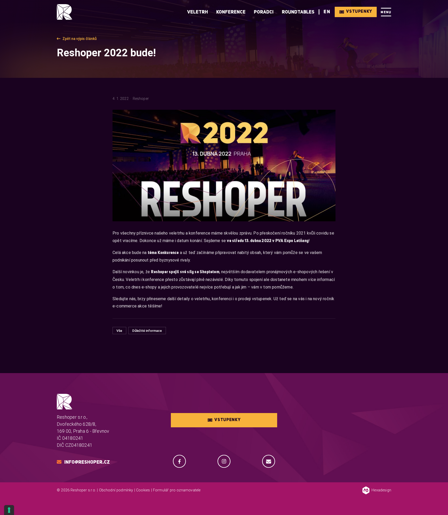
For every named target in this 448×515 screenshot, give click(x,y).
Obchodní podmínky (116, 490)
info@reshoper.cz (87, 462)
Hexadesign (381, 490)
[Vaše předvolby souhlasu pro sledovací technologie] (9, 510)
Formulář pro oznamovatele (177, 490)
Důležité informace (147, 331)
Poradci (264, 12)
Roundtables (298, 12)
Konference (231, 12)
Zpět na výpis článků (79, 39)
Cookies (143, 490)
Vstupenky (359, 12)
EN (327, 12)
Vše (119, 331)
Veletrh (197, 12)
